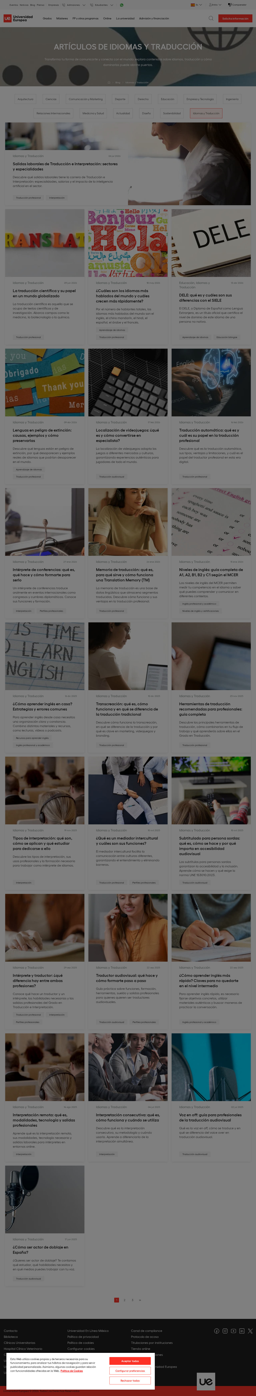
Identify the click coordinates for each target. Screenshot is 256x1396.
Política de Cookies (72, 1370)
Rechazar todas (130, 1380)
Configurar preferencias (130, 1370)
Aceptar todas (130, 1360)
